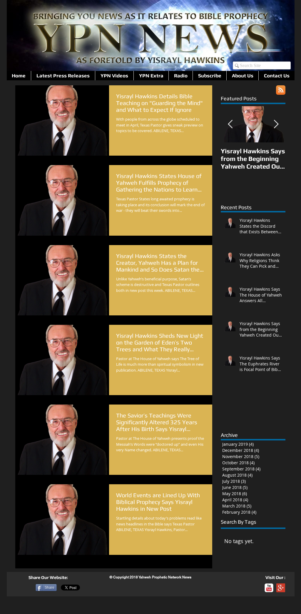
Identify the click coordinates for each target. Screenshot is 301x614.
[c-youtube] (269, 587)
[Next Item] (276, 124)
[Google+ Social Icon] (280, 587)
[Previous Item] (230, 124)
